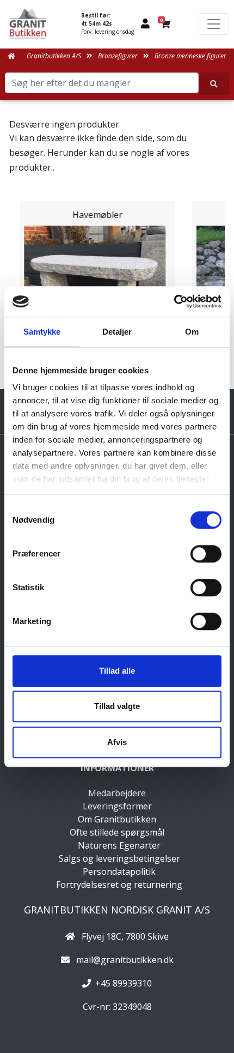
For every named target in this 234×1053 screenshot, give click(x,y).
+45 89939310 (123, 983)
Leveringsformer (117, 806)
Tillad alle (117, 670)
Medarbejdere (117, 793)
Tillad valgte (117, 706)
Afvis (117, 742)
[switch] (205, 553)
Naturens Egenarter (119, 845)
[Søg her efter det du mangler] (214, 83)
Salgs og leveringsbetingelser (119, 858)
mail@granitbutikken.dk (125, 960)
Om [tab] (192, 331)
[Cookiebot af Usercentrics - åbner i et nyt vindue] (173, 301)
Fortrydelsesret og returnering (119, 885)
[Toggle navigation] (214, 24)
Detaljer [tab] (117, 331)
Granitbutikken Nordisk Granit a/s (117, 909)
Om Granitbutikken (117, 819)
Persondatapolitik (119, 871)
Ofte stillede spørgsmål (117, 832)
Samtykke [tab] (42, 331)
